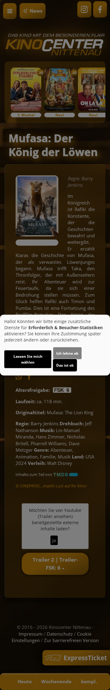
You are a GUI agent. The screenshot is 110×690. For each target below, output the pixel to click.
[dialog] (55, 345)
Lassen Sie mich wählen (27, 359)
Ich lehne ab (67, 353)
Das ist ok (65, 365)
